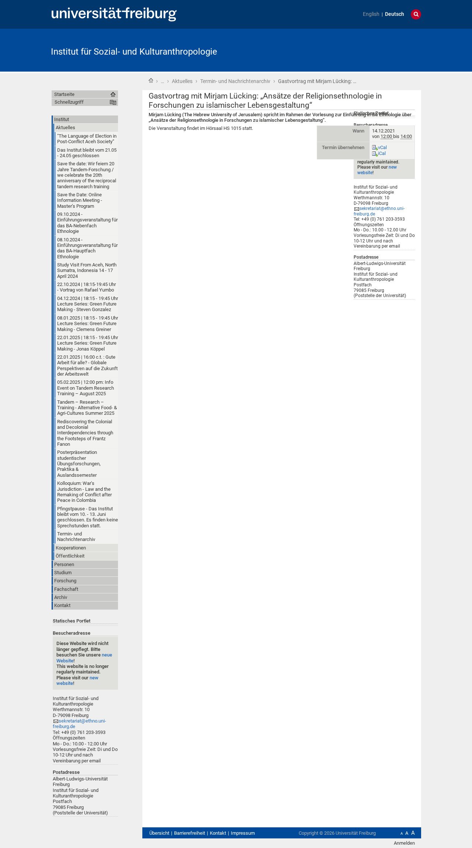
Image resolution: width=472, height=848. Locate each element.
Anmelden (404, 843)
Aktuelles (182, 81)
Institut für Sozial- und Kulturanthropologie (134, 51)
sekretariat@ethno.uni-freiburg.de (379, 211)
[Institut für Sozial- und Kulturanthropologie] (385, 49)
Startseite (151, 80)
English (371, 14)
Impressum (243, 833)
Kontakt (218, 833)
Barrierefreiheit (189, 833)
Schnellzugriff (69, 102)
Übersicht (159, 833)
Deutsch (394, 14)
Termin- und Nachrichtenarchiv (235, 81)
